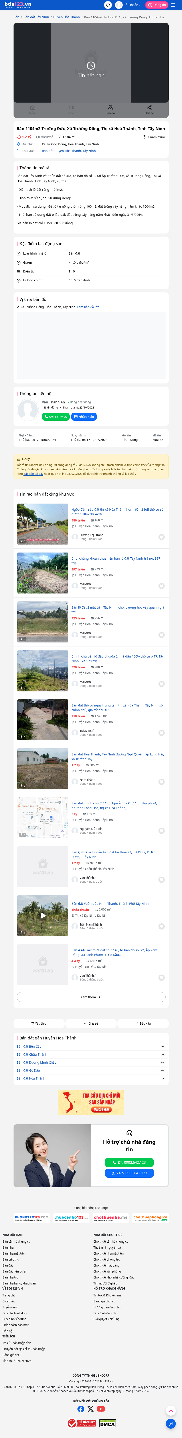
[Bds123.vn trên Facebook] (80, 1409)
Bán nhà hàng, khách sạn (19, 1283)
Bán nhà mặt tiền (14, 1253)
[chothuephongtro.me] (150, 1218)
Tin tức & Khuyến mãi (107, 1295)
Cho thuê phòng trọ (106, 1259)
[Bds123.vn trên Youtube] (101, 1409)
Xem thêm (88, 997)
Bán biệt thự (10, 1259)
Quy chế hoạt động (15, 1313)
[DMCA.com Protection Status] (107, 1423)
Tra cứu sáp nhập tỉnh (16, 1343)
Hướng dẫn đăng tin (107, 1307)
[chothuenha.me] (111, 1218)
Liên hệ (7, 1331)
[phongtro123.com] (32, 1218)
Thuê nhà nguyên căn (108, 1247)
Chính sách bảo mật (15, 1325)
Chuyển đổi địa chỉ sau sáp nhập (23, 1349)
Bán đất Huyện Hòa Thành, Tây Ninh (69, 151)
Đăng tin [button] (160, 5)
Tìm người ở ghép (105, 1283)
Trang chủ (9, 1295)
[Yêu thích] (161, 537)
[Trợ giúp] (171, 1424)
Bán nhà (8, 1247)
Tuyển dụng (10, 1307)
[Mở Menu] (172, 5)
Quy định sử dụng (14, 1319)
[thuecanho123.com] (71, 1218)
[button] (108, 5)
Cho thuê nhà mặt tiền (108, 1253)
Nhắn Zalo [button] (86, 416)
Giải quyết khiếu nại (106, 1319)
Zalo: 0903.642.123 (132, 1173)
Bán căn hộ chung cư (16, 1241)
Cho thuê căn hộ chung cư (111, 1241)
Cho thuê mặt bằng (106, 1265)
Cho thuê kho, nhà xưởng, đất (113, 1277)
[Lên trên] (171, 1411)
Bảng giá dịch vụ (104, 1301)
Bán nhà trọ (10, 1277)
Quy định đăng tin (105, 1313)
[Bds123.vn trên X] (90, 1409)
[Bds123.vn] (18, 5)
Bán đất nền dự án (14, 1271)
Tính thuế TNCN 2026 (17, 1361)
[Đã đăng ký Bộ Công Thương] (81, 1423)
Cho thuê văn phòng (107, 1271)
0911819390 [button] (58, 416)
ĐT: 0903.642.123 (132, 1162)
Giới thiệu (9, 1301)
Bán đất (7, 1265)
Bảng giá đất (10, 1355)
